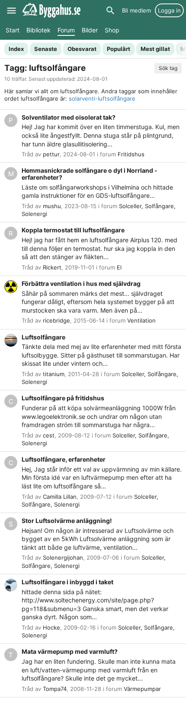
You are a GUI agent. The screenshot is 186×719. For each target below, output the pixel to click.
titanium (53, 374)
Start (12, 30)
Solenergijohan (63, 557)
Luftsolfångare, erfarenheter (64, 459)
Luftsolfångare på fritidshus (63, 398)
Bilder (90, 30)
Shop (112, 30)
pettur (51, 154)
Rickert (52, 267)
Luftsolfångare (43, 337)
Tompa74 (55, 688)
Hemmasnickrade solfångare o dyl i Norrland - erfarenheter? (89, 174)
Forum (66, 30)
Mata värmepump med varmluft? (70, 651)
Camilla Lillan (60, 496)
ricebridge (56, 320)
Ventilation (141, 320)
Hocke (51, 627)
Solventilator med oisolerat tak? (68, 117)
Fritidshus (131, 154)
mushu (52, 206)
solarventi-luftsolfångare (102, 98)
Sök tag (168, 68)
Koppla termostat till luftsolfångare (73, 230)
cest (49, 435)
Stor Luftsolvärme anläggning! (67, 520)
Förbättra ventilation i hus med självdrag (81, 283)
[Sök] (110, 10)
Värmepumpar (142, 688)
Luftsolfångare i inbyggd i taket (67, 582)
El (119, 267)
